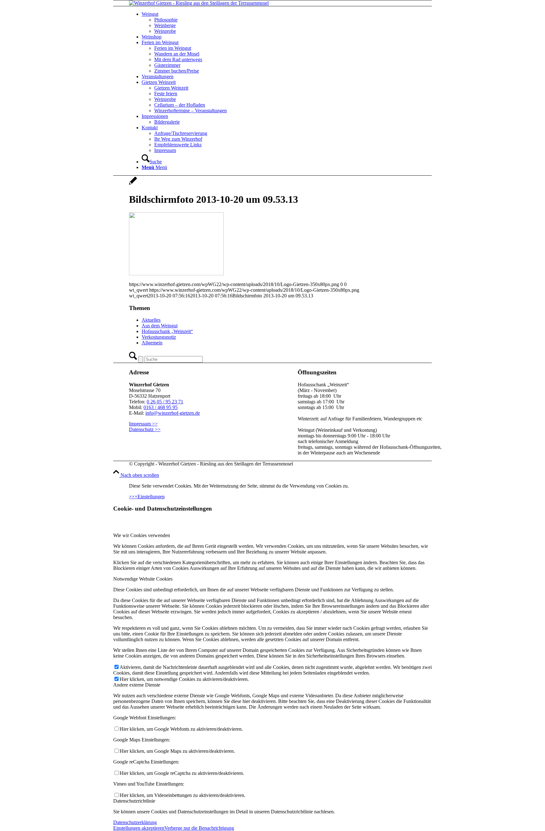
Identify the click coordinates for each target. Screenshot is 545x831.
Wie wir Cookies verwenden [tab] (141, 535)
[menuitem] (295, 22)
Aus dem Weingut (160, 325)
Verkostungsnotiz (159, 337)
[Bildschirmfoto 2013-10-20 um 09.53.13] (133, 184)
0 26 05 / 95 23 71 (165, 401)
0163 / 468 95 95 (161, 407)
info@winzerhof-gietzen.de (172, 413)
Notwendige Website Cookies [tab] (143, 579)
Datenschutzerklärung (135, 822)
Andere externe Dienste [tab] (136, 685)
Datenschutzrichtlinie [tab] (134, 801)
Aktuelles (151, 320)
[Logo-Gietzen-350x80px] (199, 3)
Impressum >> (143, 423)
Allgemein (152, 342)
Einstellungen (151, 496)
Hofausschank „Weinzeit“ (167, 331)
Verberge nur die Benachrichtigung (199, 828)
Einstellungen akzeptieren (138, 828)
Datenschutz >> (145, 429)
